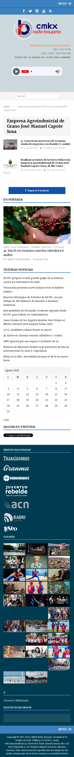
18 (18, 400)
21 (46, 400)
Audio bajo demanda (16, 247)
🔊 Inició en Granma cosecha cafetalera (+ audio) (32, 335)
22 (56, 400)
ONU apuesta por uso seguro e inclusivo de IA (31, 341)
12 (27, 394)
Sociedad (59, 247)
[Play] (16, 71)
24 (8, 405)
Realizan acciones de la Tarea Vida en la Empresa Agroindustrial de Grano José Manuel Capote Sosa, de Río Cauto (45, 162)
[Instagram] (37, 11)
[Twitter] (30, 11)
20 (37, 400)
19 (27, 400)
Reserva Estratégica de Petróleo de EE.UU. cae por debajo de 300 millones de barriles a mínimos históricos (33, 301)
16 (65, 394)
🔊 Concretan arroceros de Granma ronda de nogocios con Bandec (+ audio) (45, 142)
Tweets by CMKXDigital (15, 700)
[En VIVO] (50, 11)
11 (18, 394)
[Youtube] (44, 11)
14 (46, 394)
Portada (47, 247)
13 (37, 394)
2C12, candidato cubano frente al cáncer (27, 329)
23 (65, 400)
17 (8, 400)
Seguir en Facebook (37, 190)
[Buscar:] (37, 96)
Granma (35, 247)
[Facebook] (24, 11)
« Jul (6, 419)
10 (8, 394)
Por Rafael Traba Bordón (54, 148)
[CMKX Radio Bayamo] (37, 29)
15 (56, 394)
